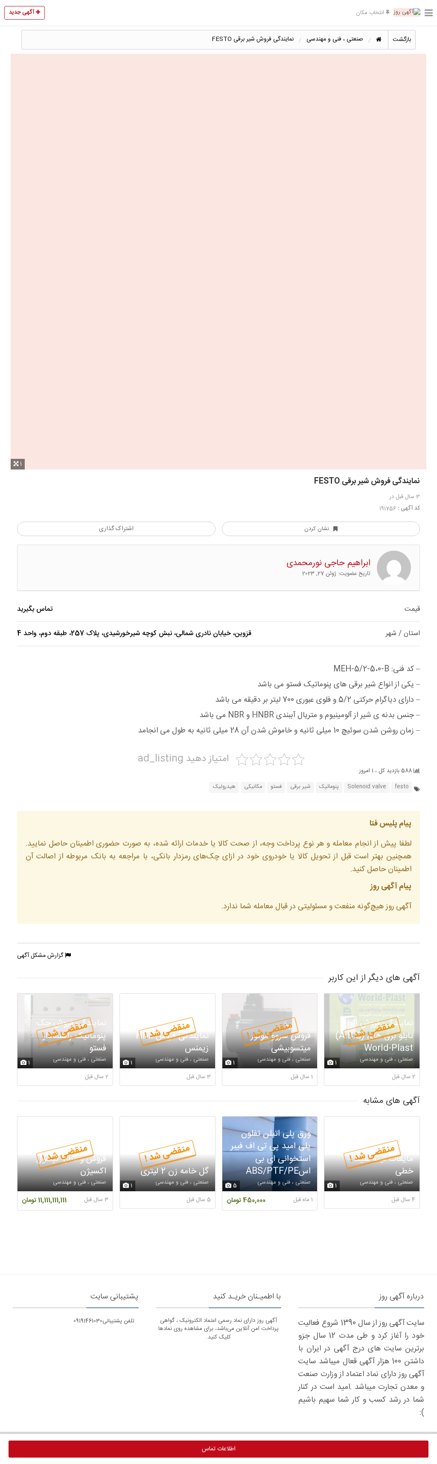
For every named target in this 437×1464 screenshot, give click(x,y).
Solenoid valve (366, 786)
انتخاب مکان (371, 12)
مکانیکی (253, 786)
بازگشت (402, 40)
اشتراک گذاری (116, 529)
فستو (276, 786)
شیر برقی (300, 786)
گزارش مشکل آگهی (41, 956)
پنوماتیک (329, 786)
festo (402, 786)
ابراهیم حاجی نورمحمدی (328, 563)
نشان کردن (316, 529)
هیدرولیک (224, 786)
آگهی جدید (22, 12)
